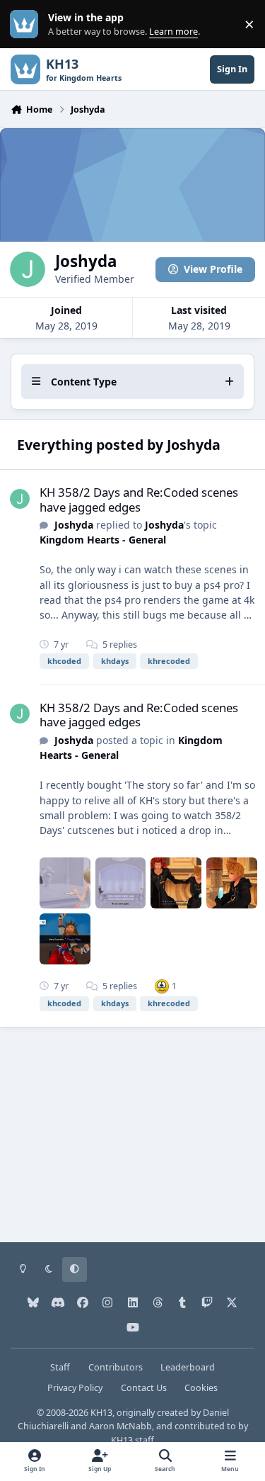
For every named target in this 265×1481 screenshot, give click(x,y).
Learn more (27, 24)
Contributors (115, 1367)
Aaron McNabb (120, 1426)
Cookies (201, 1388)
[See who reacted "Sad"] (162, 986)
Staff (60, 1367)
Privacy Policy (74, 1388)
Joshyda (73, 524)
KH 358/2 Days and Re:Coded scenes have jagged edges (139, 499)
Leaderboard (187, 1367)
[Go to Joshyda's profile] (20, 499)
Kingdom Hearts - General (103, 539)
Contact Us (144, 1388)
